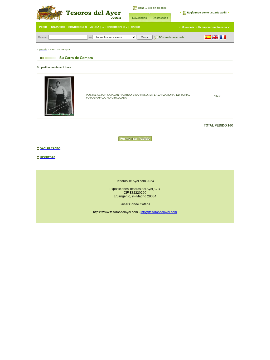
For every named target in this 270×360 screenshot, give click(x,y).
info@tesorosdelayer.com (159, 212)
